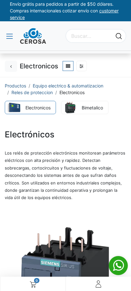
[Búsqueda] (118, 36)
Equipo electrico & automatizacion (68, 85)
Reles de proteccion (32, 92)
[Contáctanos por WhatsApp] (118, 265)
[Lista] (68, 66)
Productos (15, 85)
